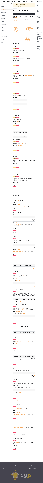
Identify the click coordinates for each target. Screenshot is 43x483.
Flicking (20, 219)
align (14, 36)
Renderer (2, 38)
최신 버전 (19, 6)
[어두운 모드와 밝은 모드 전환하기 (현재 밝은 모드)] (35, 1)
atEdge (15, 32)
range (15, 26)
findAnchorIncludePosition (29, 28)
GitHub (32, 1)
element (15, 20)
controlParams (16, 31)
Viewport (2, 32)
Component (3, 41)
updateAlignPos (39, 45)
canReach (26, 32)
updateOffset (27, 38)
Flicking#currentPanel (18, 341)
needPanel (17, 442)
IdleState (2, 26)
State (2, 27)
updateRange (27, 20)
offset (15, 25)
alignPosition (29, 75)
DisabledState (3, 21)
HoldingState (3, 24)
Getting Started (4, 465)
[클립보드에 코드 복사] (33, 13)
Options (8, 1)
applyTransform (27, 40)
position (15, 22)
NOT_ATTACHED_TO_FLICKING (18, 206)
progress (38, 21)
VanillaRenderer (3, 39)
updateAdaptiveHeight (28, 37)
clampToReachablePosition (29, 31)
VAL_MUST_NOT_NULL (17, 224)
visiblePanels (16, 28)
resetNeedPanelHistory (28, 39)
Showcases (19, 1)
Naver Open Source (32, 468)
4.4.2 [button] (24, 1)
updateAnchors (27, 36)
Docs (3, 1)
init (25, 21)
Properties (38, 4)
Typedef (2, 45)
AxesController (3, 12)
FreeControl (3, 15)
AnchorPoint (3, 29)
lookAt (38, 28)
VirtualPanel (3, 35)
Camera (16, 17)
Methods (38, 23)
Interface (2, 42)
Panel (2, 33)
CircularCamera (3, 9)
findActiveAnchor (27, 30)
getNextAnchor (27, 26)
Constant (2, 44)
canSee (26, 33)
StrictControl (3, 18)
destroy (26, 22)
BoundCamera (3, 6)
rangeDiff (15, 27)
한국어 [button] (28, 1)
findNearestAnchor (28, 29)
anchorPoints (16, 30)
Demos (15, 1)
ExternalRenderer (4, 36)
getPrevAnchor (27, 25)
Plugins (12, 1)
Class (2, 3)
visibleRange (16, 29)
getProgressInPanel (28, 27)
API (5, 1)
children (15, 21)
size (14, 33)
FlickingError (3, 30)
